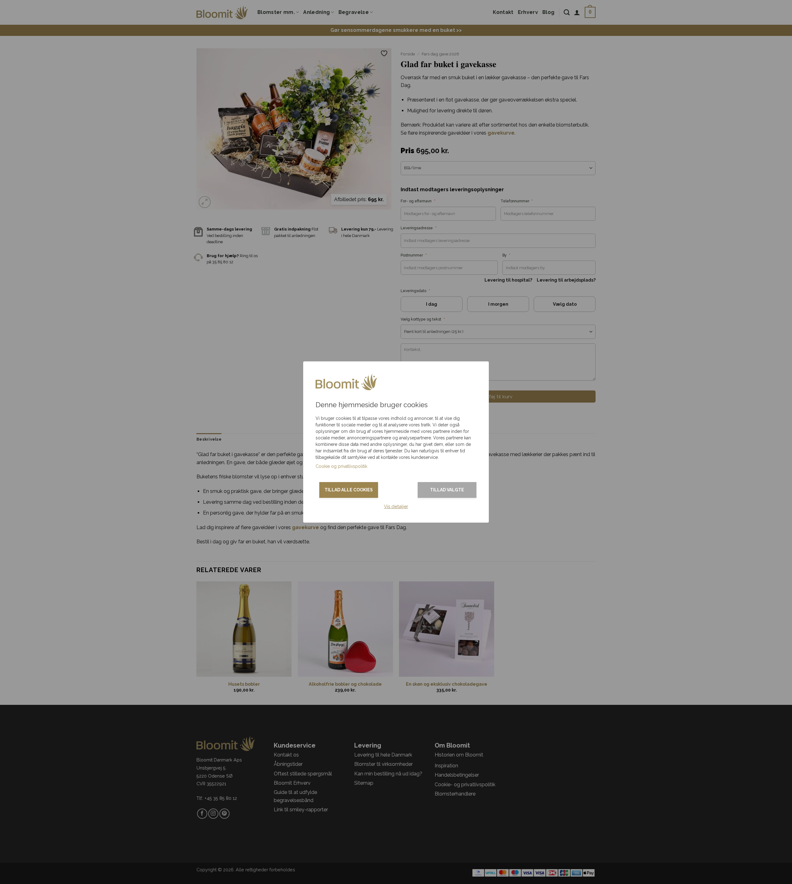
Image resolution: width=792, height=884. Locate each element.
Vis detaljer (396, 506)
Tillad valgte (447, 489)
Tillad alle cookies (349, 489)
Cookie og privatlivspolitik (341, 466)
